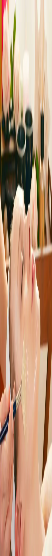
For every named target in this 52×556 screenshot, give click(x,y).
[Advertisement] (26, 120)
